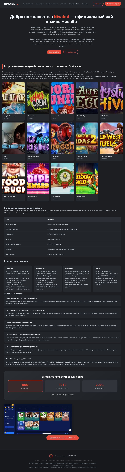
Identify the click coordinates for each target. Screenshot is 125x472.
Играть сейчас (54, 52)
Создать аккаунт (113, 4)
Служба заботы (74, 4)
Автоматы (63, 4)
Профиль (98, 4)
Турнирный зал (28, 4)
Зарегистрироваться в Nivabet (62, 438)
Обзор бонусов (71, 52)
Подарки (84, 4)
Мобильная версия (52, 4)
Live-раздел (39, 4)
